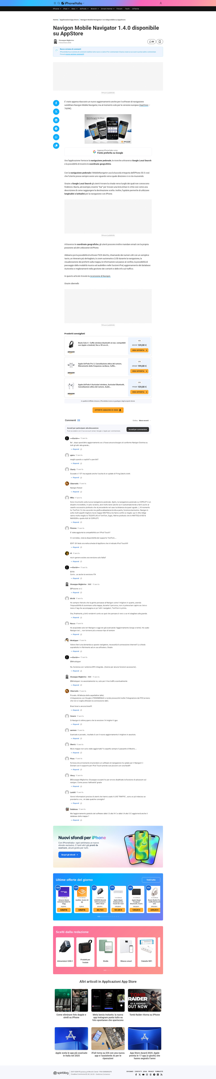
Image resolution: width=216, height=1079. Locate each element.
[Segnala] (81, 449)
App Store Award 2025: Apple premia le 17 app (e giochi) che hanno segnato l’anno (144, 1056)
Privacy (151, 1071)
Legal (145, 1071)
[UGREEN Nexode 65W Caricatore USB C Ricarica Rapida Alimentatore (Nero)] (100, 892)
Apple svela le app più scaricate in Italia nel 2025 (71, 1054)
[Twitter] (139, 1075)
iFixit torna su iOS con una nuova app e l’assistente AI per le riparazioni (108, 1056)
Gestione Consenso (103, 1074)
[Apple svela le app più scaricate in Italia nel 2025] (71, 1038)
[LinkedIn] (157, 1075)
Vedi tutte (151, 880)
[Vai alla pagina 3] (110, 970)
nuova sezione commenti (75, 54)
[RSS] (161, 1075)
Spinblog (83, 1072)
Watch (94, 9)
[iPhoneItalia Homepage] (72, 3)
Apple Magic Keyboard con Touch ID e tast (118, 902)
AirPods (83, 9)
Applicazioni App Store (69, 20)
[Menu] (55, 3)
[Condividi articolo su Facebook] (56, 103)
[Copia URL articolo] (56, 146)
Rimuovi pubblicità (108, 93)
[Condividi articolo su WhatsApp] (56, 137)
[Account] (161, 3)
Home (55, 20)
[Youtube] (143, 1075)
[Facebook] (136, 1075)
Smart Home (106, 9)
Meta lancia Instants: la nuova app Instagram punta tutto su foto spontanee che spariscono (107, 1017)
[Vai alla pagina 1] (98, 916)
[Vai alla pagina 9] (116, 916)
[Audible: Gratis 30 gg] (82, 892)
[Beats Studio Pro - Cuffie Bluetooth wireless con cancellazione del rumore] (154, 892)
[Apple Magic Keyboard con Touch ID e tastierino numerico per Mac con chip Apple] (118, 892)
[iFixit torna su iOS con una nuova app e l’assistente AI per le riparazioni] (108, 1038)
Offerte (135, 9)
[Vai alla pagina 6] (110, 916)
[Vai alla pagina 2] (101, 916)
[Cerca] (59, 3)
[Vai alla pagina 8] (114, 916)
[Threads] (150, 1075)
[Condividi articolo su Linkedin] (56, 120)
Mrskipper (76, 681)
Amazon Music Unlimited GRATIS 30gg (63, 902)
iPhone (56, 9)
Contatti (138, 1071)
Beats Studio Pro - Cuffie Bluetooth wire (154, 902)
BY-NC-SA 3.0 (89, 1074)
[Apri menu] (83, 3)
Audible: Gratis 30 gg (82, 901)
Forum (119, 9)
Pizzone (75, 589)
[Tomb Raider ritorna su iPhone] (144, 1000)
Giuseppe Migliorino (66, 40)
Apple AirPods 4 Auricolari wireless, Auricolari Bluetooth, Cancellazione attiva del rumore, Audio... (101, 386)
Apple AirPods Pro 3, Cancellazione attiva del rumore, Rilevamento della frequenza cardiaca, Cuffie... (100, 365)
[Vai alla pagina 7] (112, 916)
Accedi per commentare (138, 429)
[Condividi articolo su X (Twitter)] (56, 112)
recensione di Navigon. (100, 276)
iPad (65, 9)
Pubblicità (159, 1071)
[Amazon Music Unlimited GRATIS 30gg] (64, 892)
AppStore (144, 105)
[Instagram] (146, 1075)
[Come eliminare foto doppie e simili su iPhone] (71, 1000)
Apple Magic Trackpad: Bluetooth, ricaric (136, 902)
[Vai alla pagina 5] (108, 916)
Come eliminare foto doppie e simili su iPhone (71, 1016)
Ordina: (135, 420)
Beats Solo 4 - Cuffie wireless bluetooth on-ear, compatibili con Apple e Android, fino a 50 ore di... (102, 344)
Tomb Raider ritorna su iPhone (144, 1014)
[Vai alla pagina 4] (112, 970)
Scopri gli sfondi (68, 855)
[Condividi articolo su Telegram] (56, 129)
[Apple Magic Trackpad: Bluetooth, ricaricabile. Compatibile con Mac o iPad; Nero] (136, 892)
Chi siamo (129, 1071)
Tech (127, 9)
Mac (74, 9)
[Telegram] (154, 1075)
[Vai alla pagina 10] (118, 916)
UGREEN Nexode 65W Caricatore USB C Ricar (100, 902)
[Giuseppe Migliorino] (55, 41)
